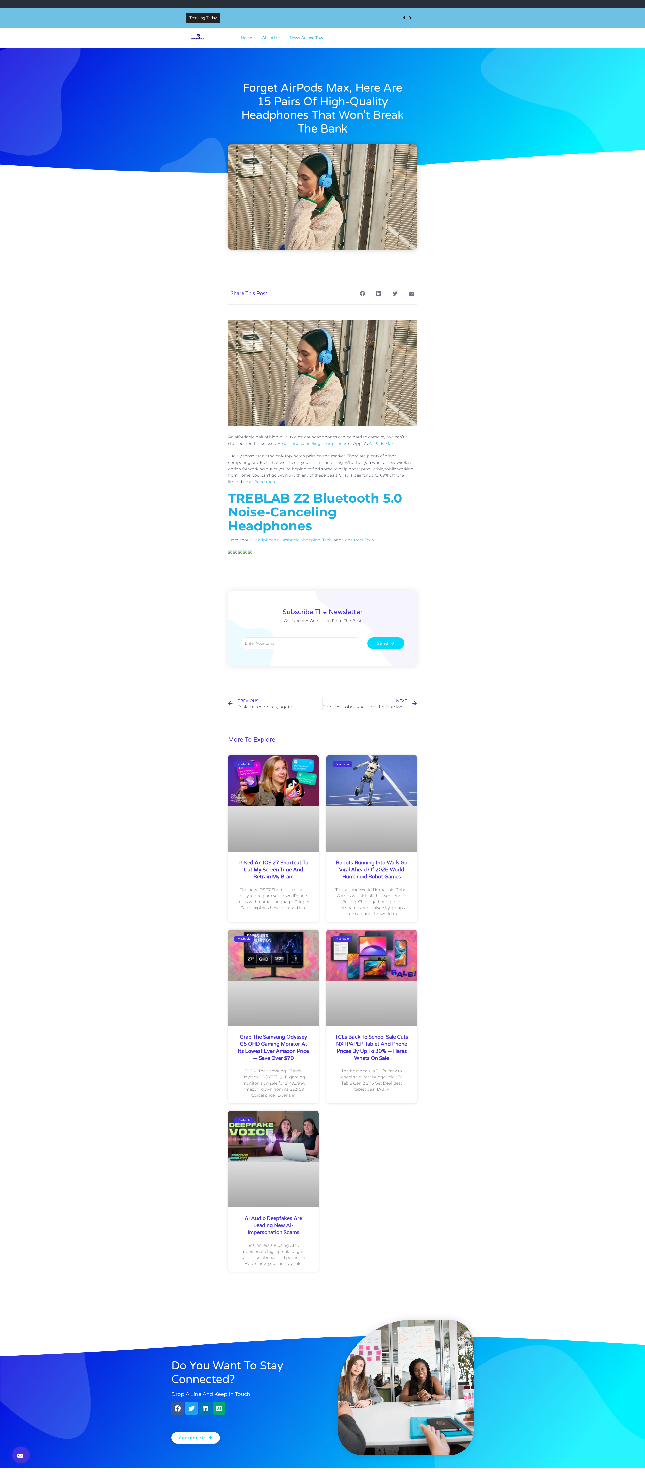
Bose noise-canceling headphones (312, 443)
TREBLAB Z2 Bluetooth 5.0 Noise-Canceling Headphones (315, 512)
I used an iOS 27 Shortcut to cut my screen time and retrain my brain (283, 18)
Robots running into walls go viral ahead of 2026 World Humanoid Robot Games (371, 870)
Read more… (266, 481)
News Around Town (308, 38)
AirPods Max (381, 443)
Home (246, 38)
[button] (21, 1455)
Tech (327, 540)
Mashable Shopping (300, 540)
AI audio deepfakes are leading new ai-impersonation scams (273, 1226)
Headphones (265, 540)
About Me (271, 38)
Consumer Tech (358, 540)
